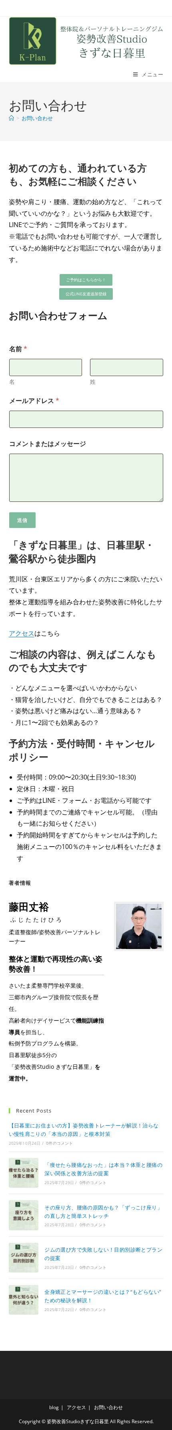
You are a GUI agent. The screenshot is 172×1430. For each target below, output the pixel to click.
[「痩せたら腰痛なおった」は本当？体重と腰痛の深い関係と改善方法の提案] (23, 1173)
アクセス (21, 633)
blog (54, 1407)
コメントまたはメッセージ (47, 444)
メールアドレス (34, 401)
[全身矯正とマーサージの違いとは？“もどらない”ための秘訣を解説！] (23, 1300)
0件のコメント (59, 1143)
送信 (22, 520)
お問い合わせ (37, 118)
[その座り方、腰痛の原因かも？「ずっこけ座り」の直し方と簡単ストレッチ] (23, 1215)
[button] (86, 280)
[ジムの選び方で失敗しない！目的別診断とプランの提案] (23, 1257)
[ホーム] (11, 118)
